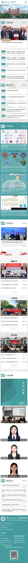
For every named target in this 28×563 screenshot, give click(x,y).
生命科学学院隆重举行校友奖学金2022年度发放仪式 (12, 499)
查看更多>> (24, 22)
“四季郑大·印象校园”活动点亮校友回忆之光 (10, 485)
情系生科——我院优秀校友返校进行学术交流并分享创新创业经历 (14, 496)
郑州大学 (2, 535)
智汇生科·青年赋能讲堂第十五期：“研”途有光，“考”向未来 (10, 354)
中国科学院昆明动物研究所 (6, 545)
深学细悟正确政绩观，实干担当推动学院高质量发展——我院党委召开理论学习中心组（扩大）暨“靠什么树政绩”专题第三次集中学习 (10, 284)
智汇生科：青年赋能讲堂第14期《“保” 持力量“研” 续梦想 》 (10, 358)
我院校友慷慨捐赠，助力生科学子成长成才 (10, 504)
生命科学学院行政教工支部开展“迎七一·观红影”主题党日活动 (10, 281)
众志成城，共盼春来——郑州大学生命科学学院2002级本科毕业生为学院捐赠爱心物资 (14, 510)
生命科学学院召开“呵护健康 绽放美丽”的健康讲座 (10, 325)
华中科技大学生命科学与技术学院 (7, 543)
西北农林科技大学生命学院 (19, 540)
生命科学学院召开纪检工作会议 (8, 288)
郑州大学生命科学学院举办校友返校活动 (12, 42)
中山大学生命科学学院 (18, 538)
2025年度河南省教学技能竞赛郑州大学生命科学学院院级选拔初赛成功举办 (10, 317)
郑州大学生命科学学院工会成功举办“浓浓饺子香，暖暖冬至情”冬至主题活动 (10, 321)
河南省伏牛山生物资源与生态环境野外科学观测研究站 (20, 536)
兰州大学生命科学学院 (5, 540)
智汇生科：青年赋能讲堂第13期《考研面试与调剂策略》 (10, 361)
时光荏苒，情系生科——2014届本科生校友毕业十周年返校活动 (14, 491)
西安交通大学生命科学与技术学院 (20, 543)
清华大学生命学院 (4, 538)
